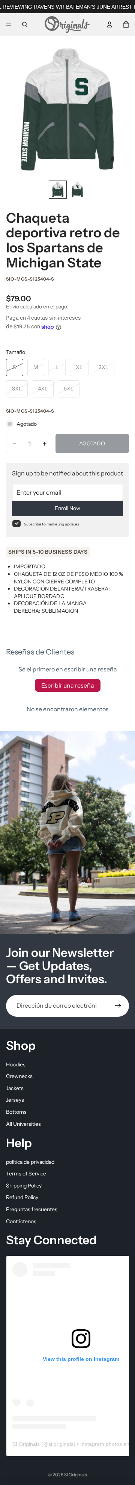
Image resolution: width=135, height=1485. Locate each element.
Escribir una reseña (67, 685)
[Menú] (8, 24)
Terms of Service (26, 1173)
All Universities (23, 1123)
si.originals (61, 1444)
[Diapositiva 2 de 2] (77, 189)
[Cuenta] (109, 24)
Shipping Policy (24, 1185)
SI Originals (26, 1444)
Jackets (15, 1087)
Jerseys (15, 1099)
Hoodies (16, 1064)
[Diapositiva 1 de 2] (58, 189)
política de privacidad (30, 1161)
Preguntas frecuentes (31, 1209)
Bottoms (16, 1111)
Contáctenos (21, 1221)
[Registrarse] (118, 1006)
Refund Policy (22, 1197)
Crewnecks (19, 1076)
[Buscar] (24, 24)
